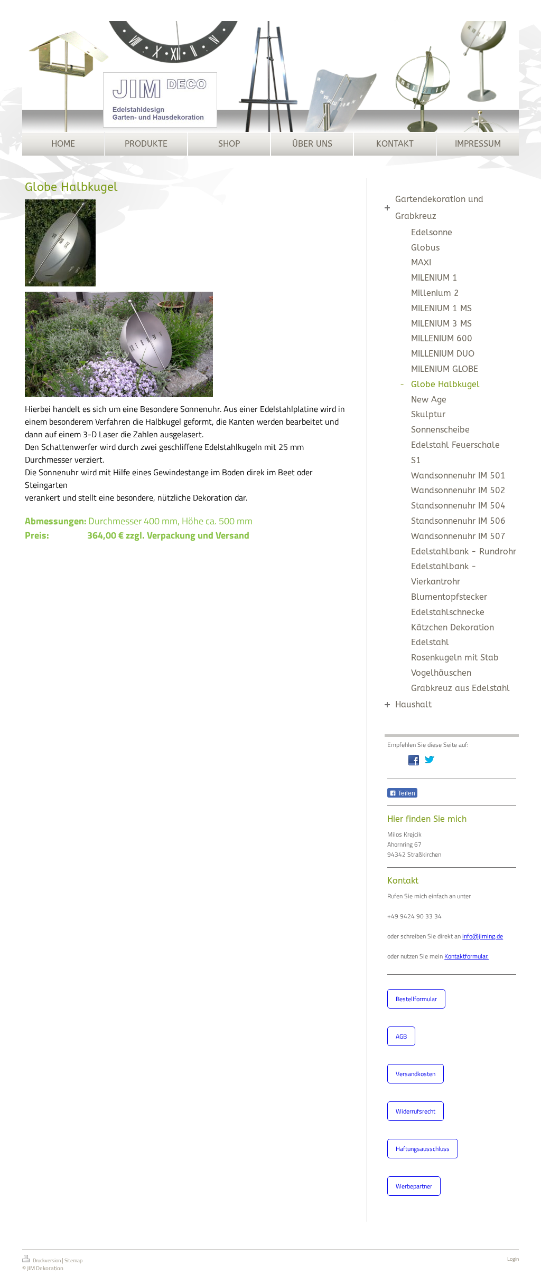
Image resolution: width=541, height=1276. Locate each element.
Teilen (405, 793)
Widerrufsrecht (415, 1111)
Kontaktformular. (466, 956)
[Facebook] (413, 760)
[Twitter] (429, 760)
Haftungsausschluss (423, 1149)
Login (513, 1259)
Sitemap (73, 1260)
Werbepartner (414, 1186)
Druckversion (47, 1260)
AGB (401, 1036)
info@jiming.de (482, 936)
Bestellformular (416, 999)
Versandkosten (415, 1074)
